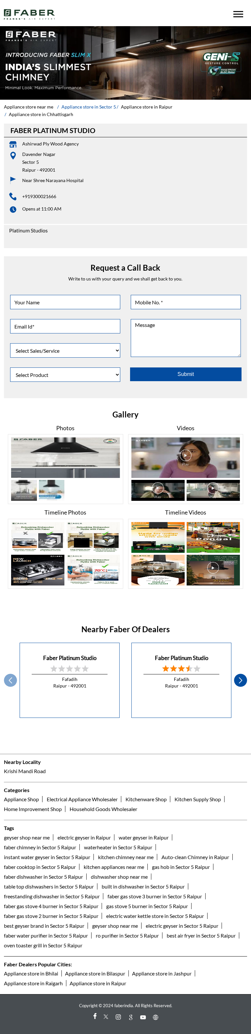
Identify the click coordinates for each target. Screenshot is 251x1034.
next (240, 680)
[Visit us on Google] (132, 1017)
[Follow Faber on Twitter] (107, 1017)
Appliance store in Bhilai (31, 973)
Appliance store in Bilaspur (95, 973)
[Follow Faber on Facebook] (94, 1017)
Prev (10, 680)
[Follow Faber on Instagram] (119, 1017)
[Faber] (29, 14)
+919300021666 (39, 196)
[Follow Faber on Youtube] (144, 1017)
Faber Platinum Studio (69, 657)
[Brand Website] (156, 1017)
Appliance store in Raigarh (33, 983)
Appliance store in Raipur (98, 983)
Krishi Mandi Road (25, 771)
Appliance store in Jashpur (162, 973)
